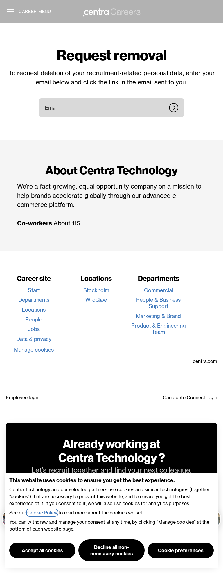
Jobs (34, 329)
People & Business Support (158, 303)
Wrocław (96, 300)
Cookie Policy (42, 513)
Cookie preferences (181, 550)
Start (34, 290)
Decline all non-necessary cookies (111, 550)
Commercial (158, 290)
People (33, 319)
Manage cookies (34, 349)
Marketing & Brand (158, 316)
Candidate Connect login (190, 397)
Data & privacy (33, 339)
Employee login (22, 397)
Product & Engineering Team (158, 328)
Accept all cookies (42, 550)
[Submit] (176, 107)
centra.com (205, 361)
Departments (33, 300)
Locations (34, 309)
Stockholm (96, 290)
